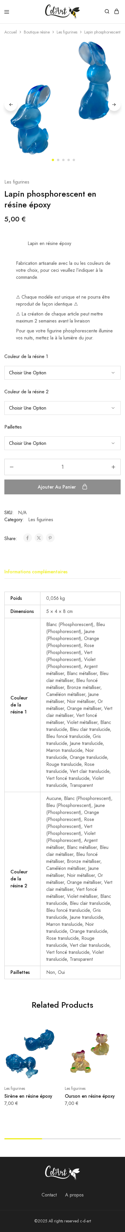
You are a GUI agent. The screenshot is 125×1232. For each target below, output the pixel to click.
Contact (49, 1195)
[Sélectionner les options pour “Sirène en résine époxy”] (52, 1034)
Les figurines (67, 32)
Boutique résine (37, 32)
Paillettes (13, 427)
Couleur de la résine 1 (26, 356)
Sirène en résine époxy (28, 1096)
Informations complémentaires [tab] (35, 571)
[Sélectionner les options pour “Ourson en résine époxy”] (112, 1034)
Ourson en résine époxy (90, 1096)
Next (114, 104)
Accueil (10, 32)
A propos (74, 1195)
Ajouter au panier (57, 487)
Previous (10, 104)
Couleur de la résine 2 (26, 391)
